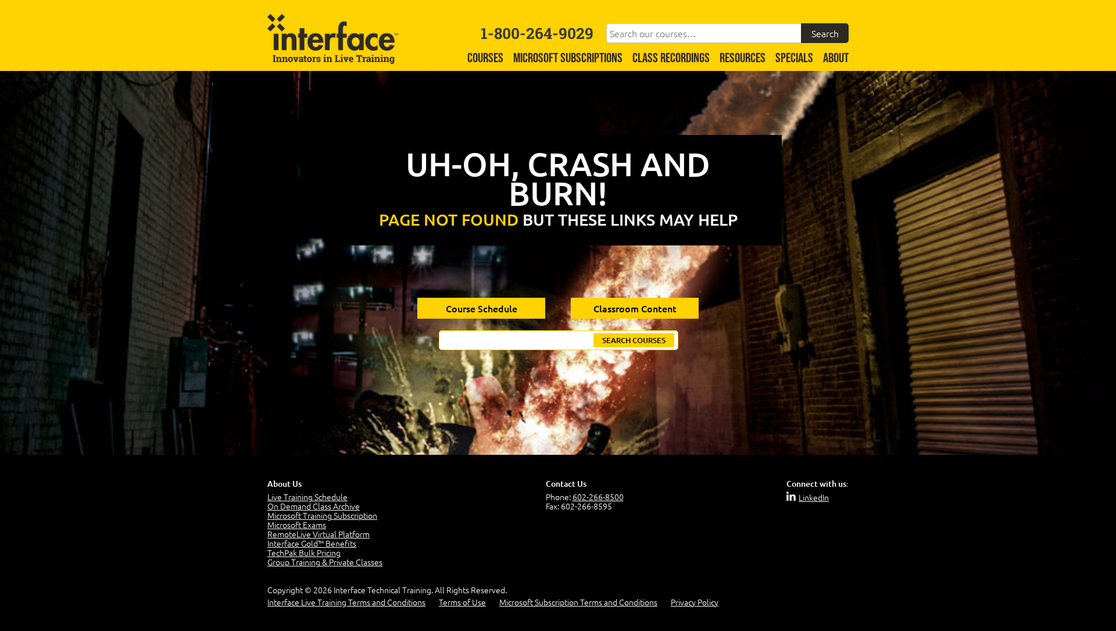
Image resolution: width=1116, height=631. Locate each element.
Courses (485, 58)
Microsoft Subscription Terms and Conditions (578, 602)
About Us (284, 483)
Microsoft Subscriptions (568, 58)
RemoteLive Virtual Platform (318, 534)
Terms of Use (462, 602)
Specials (794, 58)
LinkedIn (814, 497)
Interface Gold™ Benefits (311, 543)
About (836, 58)
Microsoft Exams (296, 524)
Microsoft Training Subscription (322, 515)
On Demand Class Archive (313, 506)
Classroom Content (635, 308)
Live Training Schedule (307, 496)
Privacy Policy (694, 602)
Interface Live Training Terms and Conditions (346, 602)
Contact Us (566, 483)
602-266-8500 (598, 496)
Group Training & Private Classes (324, 562)
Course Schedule (481, 308)
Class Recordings (671, 58)
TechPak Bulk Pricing (304, 552)
